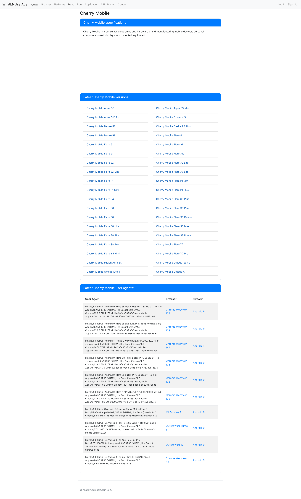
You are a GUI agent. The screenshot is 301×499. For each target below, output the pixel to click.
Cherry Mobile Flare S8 (100, 217)
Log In (281, 4)
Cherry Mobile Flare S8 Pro (103, 244)
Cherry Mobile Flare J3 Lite (172, 171)
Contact (122, 4)
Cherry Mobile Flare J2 (100, 162)
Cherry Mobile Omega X (170, 271)
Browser (46, 4)
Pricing (111, 4)
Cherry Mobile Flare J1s (170, 153)
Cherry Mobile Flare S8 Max (172, 226)
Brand (71, 4)
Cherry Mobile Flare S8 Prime (173, 235)
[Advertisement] (150, 69)
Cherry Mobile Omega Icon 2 (173, 262)
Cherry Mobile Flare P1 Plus (172, 189)
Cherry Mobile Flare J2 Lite (172, 162)
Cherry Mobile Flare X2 (169, 244)
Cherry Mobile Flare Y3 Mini (103, 253)
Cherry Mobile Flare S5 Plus (172, 199)
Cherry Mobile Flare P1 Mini (103, 189)
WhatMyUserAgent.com (20, 4)
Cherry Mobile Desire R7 (101, 126)
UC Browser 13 (175, 444)
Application (91, 4)
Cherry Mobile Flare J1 (100, 153)
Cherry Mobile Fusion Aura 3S (104, 262)
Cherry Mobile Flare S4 (100, 199)
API (103, 4)
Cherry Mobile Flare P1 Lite (172, 180)
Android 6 (199, 412)
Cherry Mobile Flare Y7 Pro (172, 253)
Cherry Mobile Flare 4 (169, 135)
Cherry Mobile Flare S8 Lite (103, 226)
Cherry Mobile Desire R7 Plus (173, 126)
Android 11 (199, 345)
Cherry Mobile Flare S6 (100, 208)
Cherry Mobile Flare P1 (100, 180)
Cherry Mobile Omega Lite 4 (103, 271)
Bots (79, 4)
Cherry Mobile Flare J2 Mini (103, 171)
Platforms (59, 4)
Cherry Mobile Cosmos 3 (171, 117)
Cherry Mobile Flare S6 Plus (172, 208)
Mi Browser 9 (174, 412)
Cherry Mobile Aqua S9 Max (173, 108)
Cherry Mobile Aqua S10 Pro (103, 117)
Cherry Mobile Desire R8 (101, 135)
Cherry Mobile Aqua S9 (100, 108)
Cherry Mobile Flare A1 (169, 144)
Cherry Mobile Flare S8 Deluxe (174, 217)
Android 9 (199, 311)
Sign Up (292, 4)
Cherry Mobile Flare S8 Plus (103, 235)
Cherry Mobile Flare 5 (99, 144)
